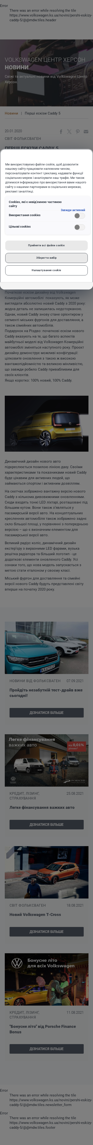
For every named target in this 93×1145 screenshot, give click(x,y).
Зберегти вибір (46, 257)
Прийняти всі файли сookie (46, 245)
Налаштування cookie (46, 270)
